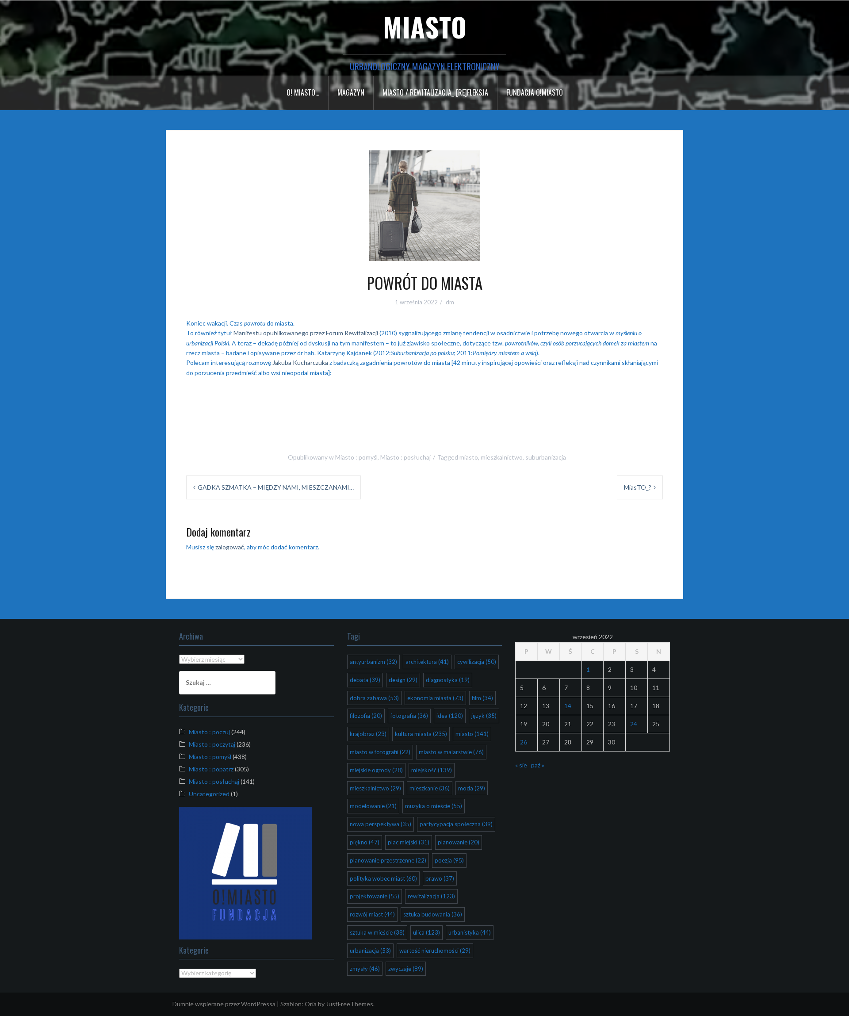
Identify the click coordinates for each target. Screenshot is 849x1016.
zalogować (229, 547)
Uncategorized (209, 793)
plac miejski (408, 842)
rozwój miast (372, 914)
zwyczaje (405, 968)
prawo (439, 878)
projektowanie (374, 896)
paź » (537, 765)
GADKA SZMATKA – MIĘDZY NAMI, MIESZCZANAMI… (276, 487)
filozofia (366, 715)
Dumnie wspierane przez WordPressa (223, 1004)
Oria (311, 1004)
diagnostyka (448, 679)
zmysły (365, 968)
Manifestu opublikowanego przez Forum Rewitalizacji (305, 333)
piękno (364, 842)
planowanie (458, 842)
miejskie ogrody (376, 770)
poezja (449, 860)
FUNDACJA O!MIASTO (534, 92)
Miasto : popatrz (211, 769)
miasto (468, 457)
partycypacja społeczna (456, 824)
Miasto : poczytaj (212, 744)
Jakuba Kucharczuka (300, 362)
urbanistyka (469, 932)
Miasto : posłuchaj (405, 457)
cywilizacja (476, 661)
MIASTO (425, 26)
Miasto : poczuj (209, 732)
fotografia (409, 715)
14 (567, 705)
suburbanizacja (545, 457)
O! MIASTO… (303, 92)
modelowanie (373, 805)
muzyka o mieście (433, 805)
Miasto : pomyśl (356, 457)
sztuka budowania (432, 914)
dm (450, 302)
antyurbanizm (373, 661)
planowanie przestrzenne (388, 860)
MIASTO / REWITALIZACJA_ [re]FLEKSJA (435, 92)
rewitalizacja (431, 896)
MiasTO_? (637, 487)
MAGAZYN (350, 92)
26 (523, 742)
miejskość (431, 770)
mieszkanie (429, 788)
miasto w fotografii (380, 751)
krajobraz (368, 733)
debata (365, 679)
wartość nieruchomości (434, 950)
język (484, 715)
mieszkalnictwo (502, 457)
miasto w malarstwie (451, 751)
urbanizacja (370, 950)
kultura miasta (421, 733)
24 (633, 724)
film (482, 698)
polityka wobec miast (383, 878)
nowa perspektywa (380, 824)
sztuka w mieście (377, 932)
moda (471, 788)
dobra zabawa (374, 698)
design (403, 679)
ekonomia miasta (435, 698)
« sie (521, 765)
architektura (427, 661)
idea (449, 715)
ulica (426, 932)
